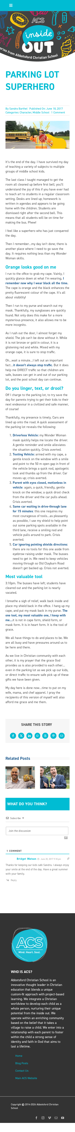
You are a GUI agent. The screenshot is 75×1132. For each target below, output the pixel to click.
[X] (21, 736)
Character (25, 112)
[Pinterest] (53, 736)
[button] (8, 777)
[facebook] (36, 1117)
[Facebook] (13, 736)
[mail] (56, 1117)
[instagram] (43, 1117)
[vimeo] (49, 1117)
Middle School (41, 112)
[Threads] (45, 736)
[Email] (62, 736)
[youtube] (62, 1117)
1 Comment (58, 112)
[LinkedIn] (29, 736)
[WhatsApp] (37, 736)
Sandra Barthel (18, 108)
